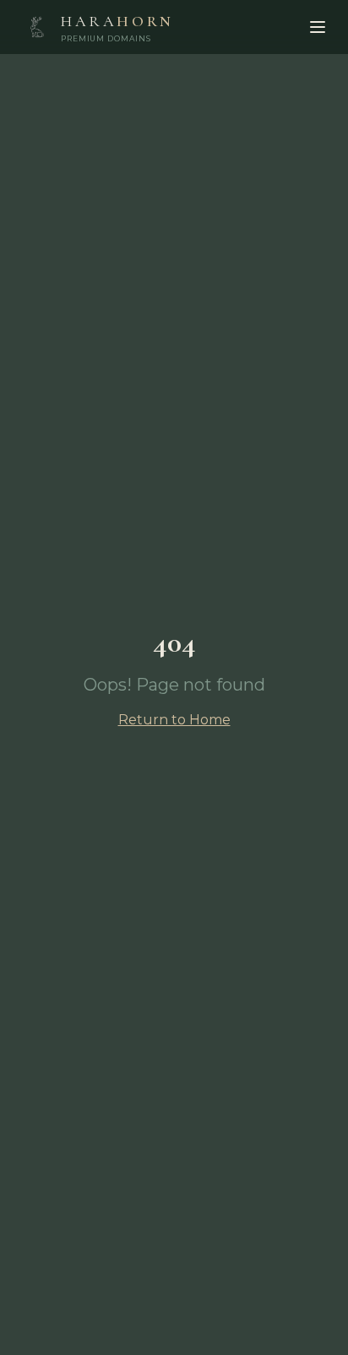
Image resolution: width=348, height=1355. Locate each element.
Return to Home (174, 720)
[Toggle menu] (317, 27)
